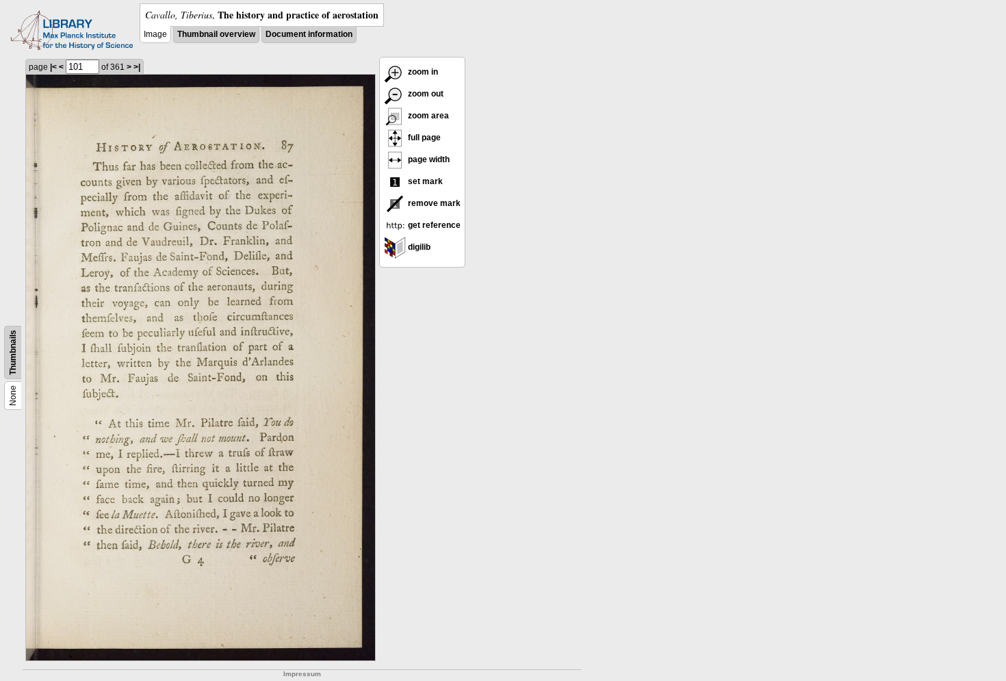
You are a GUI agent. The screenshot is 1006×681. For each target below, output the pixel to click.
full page (423, 137)
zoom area (427, 115)
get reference (433, 225)
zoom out (424, 94)
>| (136, 67)
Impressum (302, 674)
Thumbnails (13, 352)
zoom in (422, 72)
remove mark (433, 203)
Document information (309, 34)
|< (53, 67)
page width (428, 159)
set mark (424, 181)
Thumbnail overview (216, 34)
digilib (418, 247)
